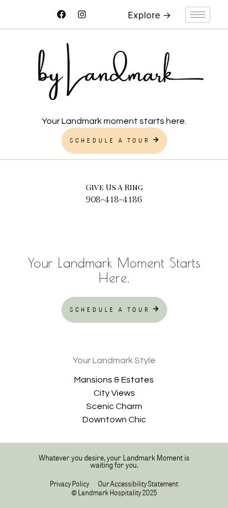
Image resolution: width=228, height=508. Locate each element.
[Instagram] (82, 14)
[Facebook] (61, 14)
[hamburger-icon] (197, 15)
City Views (114, 393)
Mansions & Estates (114, 379)
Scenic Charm (114, 406)
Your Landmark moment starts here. (114, 121)
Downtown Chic (114, 419)
